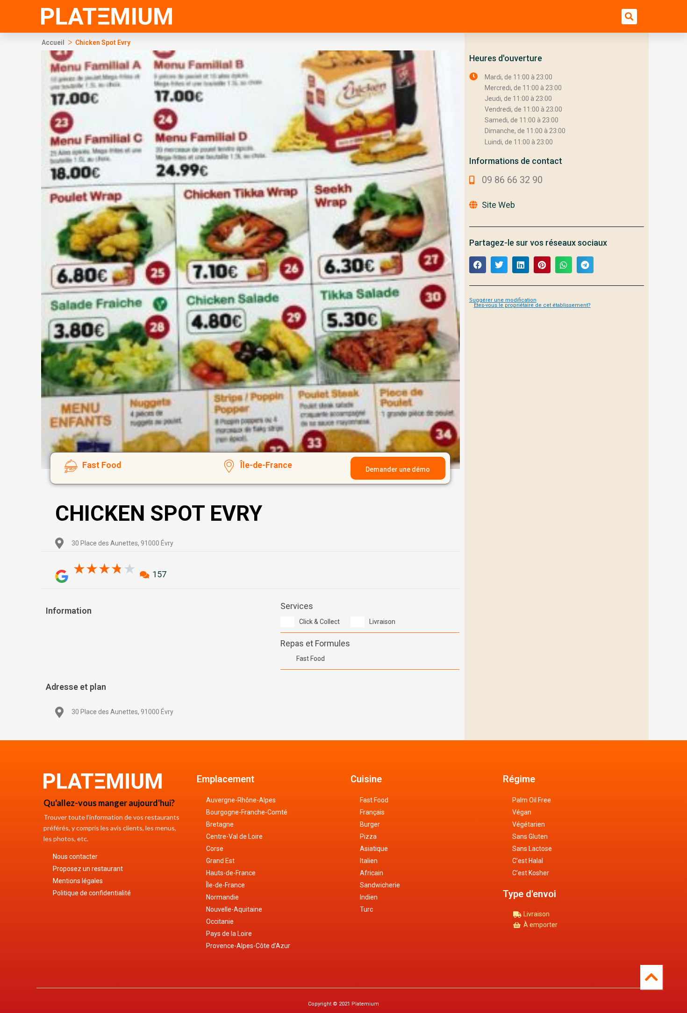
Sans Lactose (532, 848)
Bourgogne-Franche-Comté (246, 812)
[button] (629, 16)
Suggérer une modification (503, 300)
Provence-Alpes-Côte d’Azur (248, 945)
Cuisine (366, 779)
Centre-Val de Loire (234, 836)
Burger (370, 824)
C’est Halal (527, 860)
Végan (521, 812)
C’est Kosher (530, 873)
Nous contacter (75, 856)
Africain (371, 873)
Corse (214, 848)
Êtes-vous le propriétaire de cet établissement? (532, 305)
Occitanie (220, 921)
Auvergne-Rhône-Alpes (241, 800)
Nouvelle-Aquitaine (234, 909)
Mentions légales (78, 881)
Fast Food (374, 800)
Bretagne (220, 824)
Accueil (53, 42)
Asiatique (374, 848)
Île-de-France (225, 885)
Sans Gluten (530, 836)
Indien (369, 897)
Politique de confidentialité (92, 893)
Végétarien (528, 824)
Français (372, 812)
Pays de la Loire (229, 933)
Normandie (222, 897)
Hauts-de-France (231, 873)
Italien (369, 860)
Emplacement (225, 779)
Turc (366, 909)
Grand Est (220, 860)
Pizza (368, 836)
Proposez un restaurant (88, 868)
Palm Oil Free (531, 800)
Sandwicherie (380, 885)
